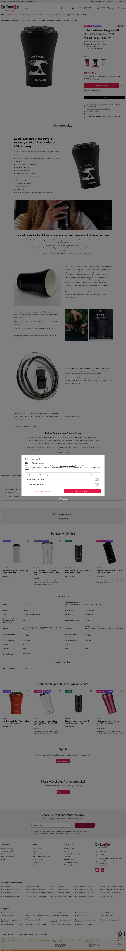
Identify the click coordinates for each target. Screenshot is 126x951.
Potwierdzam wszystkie (83, 491)
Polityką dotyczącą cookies (67, 466)
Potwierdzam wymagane (43, 491)
